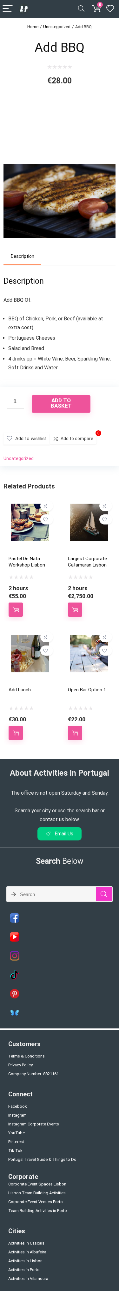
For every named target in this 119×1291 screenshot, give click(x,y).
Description (22, 256)
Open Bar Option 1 (87, 690)
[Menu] (7, 9)
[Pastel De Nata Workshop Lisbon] (30, 508)
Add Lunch (20, 690)
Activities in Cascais (26, 1243)
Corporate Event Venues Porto (35, 1201)
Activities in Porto (24, 1269)
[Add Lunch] (30, 639)
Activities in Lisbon (25, 1260)
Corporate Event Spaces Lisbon (37, 1184)
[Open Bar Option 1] (89, 639)
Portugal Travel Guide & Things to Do (42, 1159)
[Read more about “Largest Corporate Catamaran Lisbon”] (75, 610)
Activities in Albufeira (27, 1252)
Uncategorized (56, 26)
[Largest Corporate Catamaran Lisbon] (89, 508)
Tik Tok (15, 1150)
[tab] (22, 256)
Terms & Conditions (26, 1056)
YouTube (16, 1132)
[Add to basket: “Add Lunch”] (16, 733)
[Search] (81, 9)
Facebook (17, 1106)
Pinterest (16, 1141)
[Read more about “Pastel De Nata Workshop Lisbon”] (16, 610)
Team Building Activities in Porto (37, 1210)
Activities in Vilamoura (28, 1278)
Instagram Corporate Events (33, 1124)
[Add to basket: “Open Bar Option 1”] (75, 733)
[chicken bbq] (59, 158)
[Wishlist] (110, 9)
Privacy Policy (20, 1065)
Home (32, 26)
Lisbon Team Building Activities (37, 1193)
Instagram (17, 1115)
